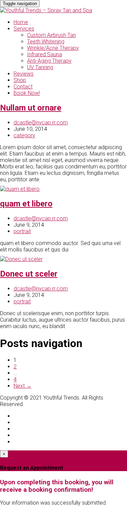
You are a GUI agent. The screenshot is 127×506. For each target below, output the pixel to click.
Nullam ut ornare (30, 108)
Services (24, 28)
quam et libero (26, 203)
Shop (20, 80)
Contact (23, 86)
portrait (22, 231)
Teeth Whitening (45, 41)
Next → (22, 386)
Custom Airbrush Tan (51, 35)
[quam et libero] (20, 189)
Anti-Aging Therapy (49, 61)
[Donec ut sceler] (21, 259)
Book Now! (27, 93)
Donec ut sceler (29, 274)
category (24, 135)
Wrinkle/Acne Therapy (53, 48)
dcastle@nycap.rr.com (41, 122)
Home (21, 22)
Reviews (24, 73)
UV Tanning (40, 67)
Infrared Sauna (44, 54)
